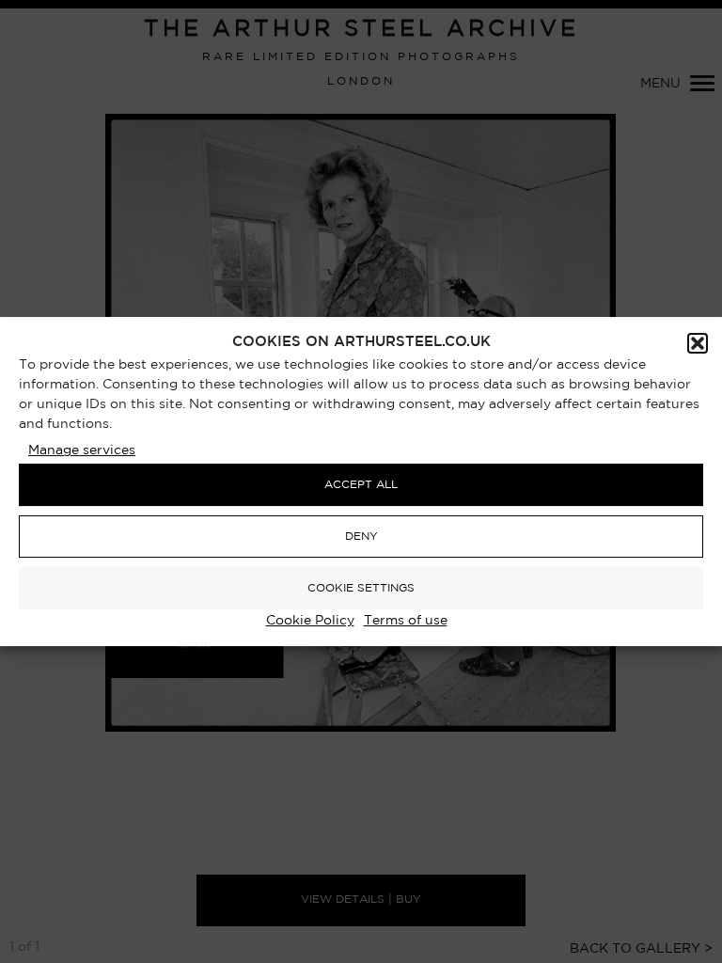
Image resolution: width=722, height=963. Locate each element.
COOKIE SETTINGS (361, 588)
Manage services (81, 450)
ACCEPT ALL (361, 485)
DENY (361, 536)
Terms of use (405, 620)
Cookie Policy (310, 620)
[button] (697, 343)
